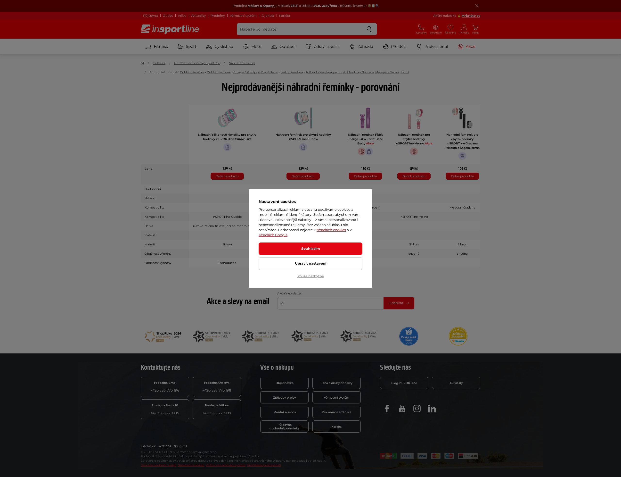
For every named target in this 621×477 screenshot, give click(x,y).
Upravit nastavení (310, 263)
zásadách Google (273, 235)
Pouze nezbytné (310, 276)
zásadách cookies (331, 230)
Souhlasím (310, 248)
